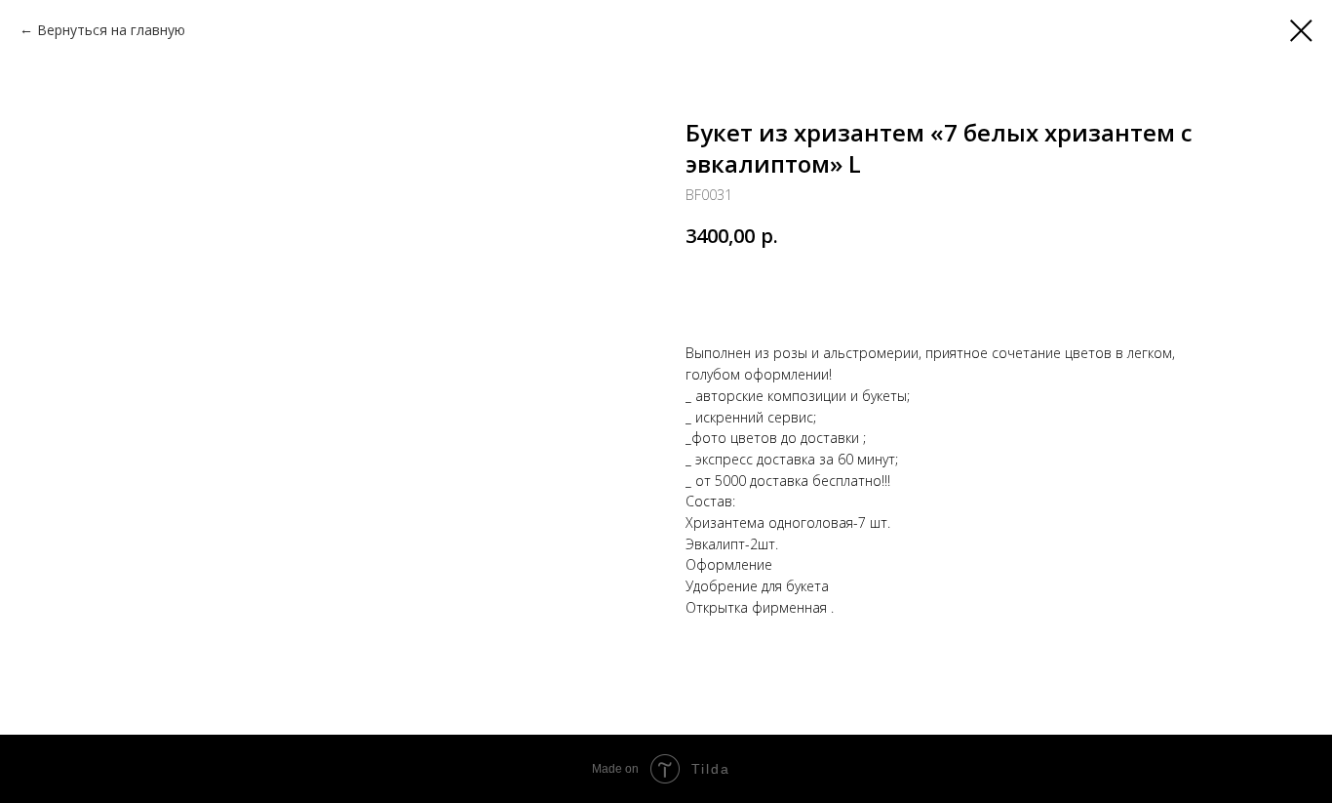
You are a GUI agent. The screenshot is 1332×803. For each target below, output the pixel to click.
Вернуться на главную (111, 29)
